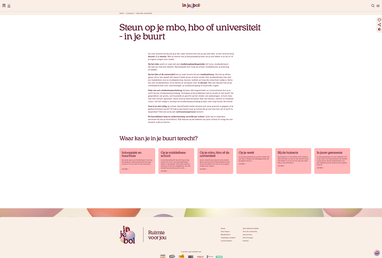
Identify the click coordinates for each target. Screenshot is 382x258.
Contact (246, 241)
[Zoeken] (373, 6)
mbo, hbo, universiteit (144, 13)
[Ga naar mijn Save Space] (4, 6)
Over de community (250, 231)
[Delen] (379, 25)
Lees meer (125, 168)
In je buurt (130, 13)
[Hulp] (9, 6)
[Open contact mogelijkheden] (377, 253)
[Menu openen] (378, 6)
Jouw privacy (247, 235)
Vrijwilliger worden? (228, 238)
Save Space (225, 231)
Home (121, 13)
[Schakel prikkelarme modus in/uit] (379, 29)
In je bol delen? (226, 241)
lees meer (164, 170)
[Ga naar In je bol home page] (191, 5)
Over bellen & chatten (251, 228)
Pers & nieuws (248, 238)
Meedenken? (225, 235)
